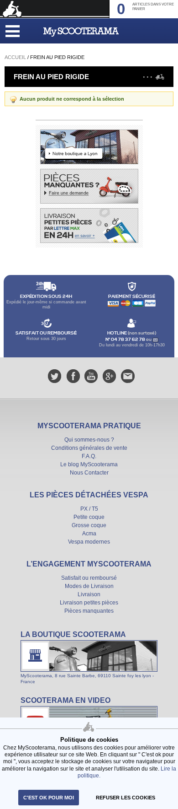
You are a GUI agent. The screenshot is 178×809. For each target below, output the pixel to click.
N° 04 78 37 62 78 (125, 339)
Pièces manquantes (89, 611)
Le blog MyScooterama (89, 464)
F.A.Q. (89, 456)
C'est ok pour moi (48, 797)
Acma (89, 533)
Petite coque (89, 517)
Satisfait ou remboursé (89, 578)
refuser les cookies (125, 797)
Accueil (15, 57)
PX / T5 (89, 509)
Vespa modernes (89, 542)
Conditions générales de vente (89, 448)
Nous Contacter (89, 472)
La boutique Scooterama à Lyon (89, 657)
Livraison (89, 594)
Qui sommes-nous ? (89, 440)
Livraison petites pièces (89, 602)
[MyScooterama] (81, 32)
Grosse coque (89, 525)
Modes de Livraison (89, 586)
